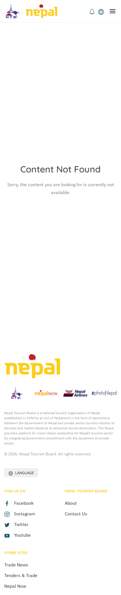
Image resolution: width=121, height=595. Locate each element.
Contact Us (76, 513)
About (71, 503)
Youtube (22, 535)
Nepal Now (15, 586)
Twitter (21, 524)
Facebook (23, 503)
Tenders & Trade (20, 575)
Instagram (24, 513)
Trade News (16, 565)
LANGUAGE (23, 473)
